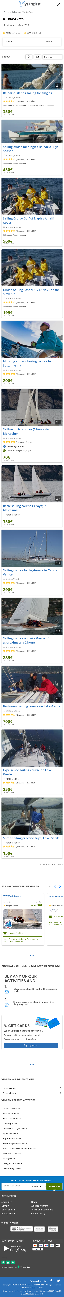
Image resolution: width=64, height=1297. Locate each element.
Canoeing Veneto (10, 1123)
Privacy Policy (8, 1213)
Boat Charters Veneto (12, 1118)
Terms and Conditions (42, 1209)
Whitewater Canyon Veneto (15, 1128)
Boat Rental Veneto (11, 1113)
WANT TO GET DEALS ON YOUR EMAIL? (31, 1180)
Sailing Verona (9, 1088)
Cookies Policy (38, 1213)
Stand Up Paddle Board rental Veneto (19, 1148)
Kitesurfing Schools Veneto (15, 1143)
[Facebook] (51, 1281)
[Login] (59, 4)
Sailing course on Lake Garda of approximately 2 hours (26, 640)
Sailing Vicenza (9, 1093)
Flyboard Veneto (10, 1133)
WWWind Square (12, 896)
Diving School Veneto (12, 1163)
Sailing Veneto (9, 1158)
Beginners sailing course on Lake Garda (31, 706)
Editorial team (8, 1209)
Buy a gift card (31, 1045)
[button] (59, 886)
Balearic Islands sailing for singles (27, 93)
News (34, 1202)
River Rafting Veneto (12, 1153)
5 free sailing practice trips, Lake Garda (31, 838)
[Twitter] (58, 1281)
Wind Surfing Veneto (12, 1168)
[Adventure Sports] (30, 4)
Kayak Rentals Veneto (12, 1138)
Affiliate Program (39, 1205)
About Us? (6, 1202)
